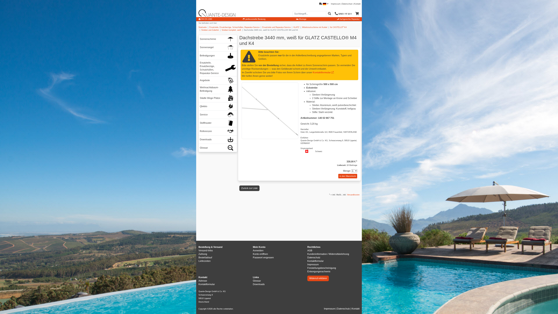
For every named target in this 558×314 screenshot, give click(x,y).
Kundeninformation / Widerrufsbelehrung (328, 254)
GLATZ (296, 27)
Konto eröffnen (260, 254)
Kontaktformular (322, 72)
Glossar (257, 281)
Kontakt (357, 4)
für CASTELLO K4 (338, 27)
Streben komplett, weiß (231, 30)
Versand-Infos (205, 250)
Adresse (202, 281)
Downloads (259, 284)
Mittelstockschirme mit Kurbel (314, 27)
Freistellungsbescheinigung (321, 268)
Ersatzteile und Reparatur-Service (276, 27)
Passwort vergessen (263, 257)
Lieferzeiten (204, 261)
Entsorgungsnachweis (318, 271)
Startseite (202, 27)
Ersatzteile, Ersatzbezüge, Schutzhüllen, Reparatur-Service (234, 27)
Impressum (335, 4)
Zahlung (202, 254)
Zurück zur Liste (249, 188)
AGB (309, 250)
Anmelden (258, 250)
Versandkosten (353, 195)
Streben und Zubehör (210, 30)
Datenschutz (347, 4)
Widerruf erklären (318, 278)
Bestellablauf (205, 257)
